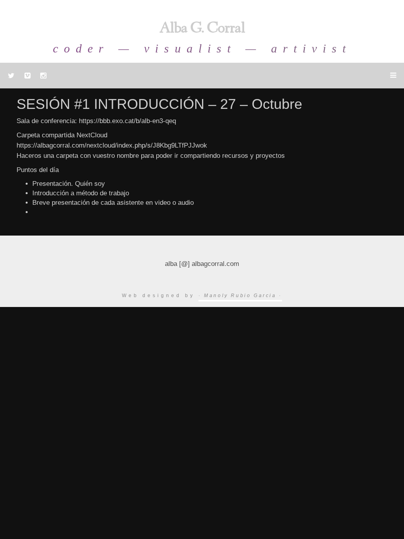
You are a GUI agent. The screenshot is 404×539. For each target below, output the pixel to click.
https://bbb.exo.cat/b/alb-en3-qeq (127, 121)
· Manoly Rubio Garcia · (240, 295)
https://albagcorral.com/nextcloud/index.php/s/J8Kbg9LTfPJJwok (112, 145)
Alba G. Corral (202, 29)
